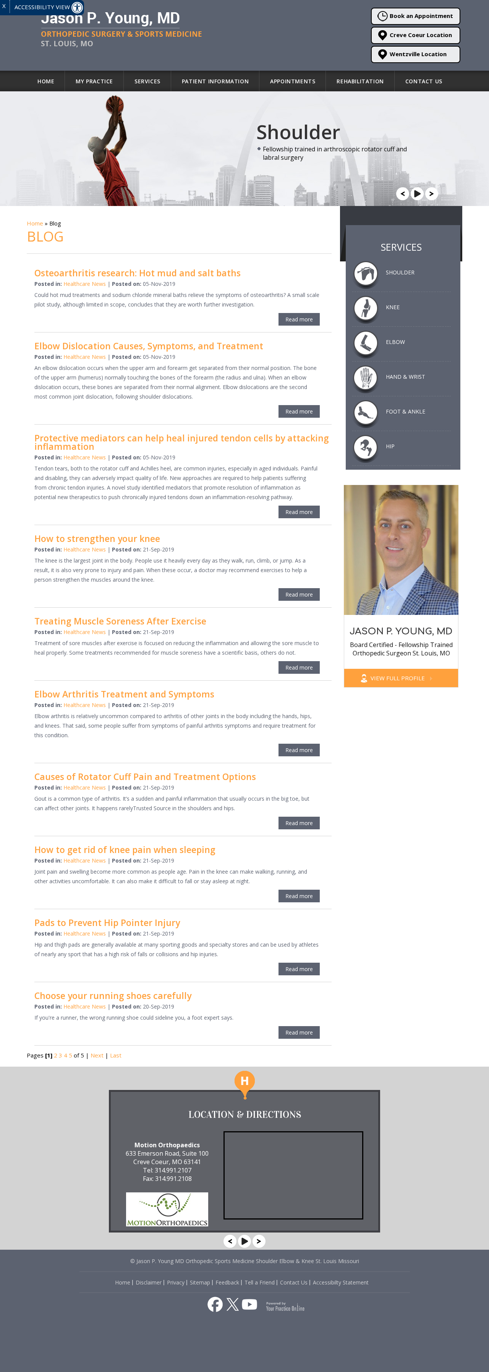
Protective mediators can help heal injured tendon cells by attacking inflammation (181, 442)
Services (147, 81)
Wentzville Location (418, 54)
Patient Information (215, 81)
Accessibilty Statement (341, 1282)
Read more (299, 319)
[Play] (417, 193)
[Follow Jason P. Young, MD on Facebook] (215, 1304)
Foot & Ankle (405, 411)
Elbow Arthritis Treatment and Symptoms (124, 694)
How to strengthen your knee (97, 538)
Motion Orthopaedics (167, 1145)
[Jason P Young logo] (118, 29)
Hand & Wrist (405, 376)
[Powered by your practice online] (286, 1306)
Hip (390, 446)
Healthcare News (84, 283)
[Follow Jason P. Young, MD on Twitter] (232, 1304)
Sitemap (200, 1282)
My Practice (94, 81)
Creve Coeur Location (421, 35)
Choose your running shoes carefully (112, 995)
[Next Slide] (431, 193)
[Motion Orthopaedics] (167, 1206)
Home (45, 81)
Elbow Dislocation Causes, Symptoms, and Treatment (148, 346)
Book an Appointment (421, 15)
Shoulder (400, 272)
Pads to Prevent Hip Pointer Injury (107, 922)
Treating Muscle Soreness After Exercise (120, 621)
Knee (393, 307)
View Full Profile (398, 678)
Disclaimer (149, 1282)
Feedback (227, 1282)
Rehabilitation (360, 81)
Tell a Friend (259, 1282)
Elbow (395, 341)
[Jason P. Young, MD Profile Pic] (401, 549)
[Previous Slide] (402, 193)
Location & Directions (244, 1115)
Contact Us (423, 81)
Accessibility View (43, 7)
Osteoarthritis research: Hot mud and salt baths (137, 273)
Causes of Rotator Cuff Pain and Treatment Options (145, 776)
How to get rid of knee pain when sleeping (124, 849)
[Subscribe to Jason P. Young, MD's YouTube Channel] (249, 1304)
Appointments (292, 81)
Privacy (176, 1282)
